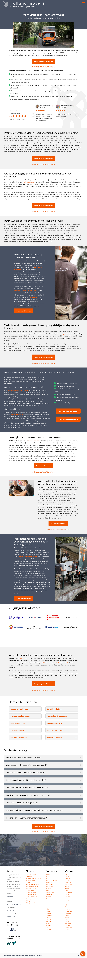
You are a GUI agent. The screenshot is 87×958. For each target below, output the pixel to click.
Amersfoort (49, 882)
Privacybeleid (32, 955)
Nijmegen (68, 905)
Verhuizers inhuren (31, 894)
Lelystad (67, 897)
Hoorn (50, 663)
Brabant (48, 901)
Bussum (48, 907)
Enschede (48, 925)
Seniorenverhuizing (32, 886)
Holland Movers (15, 113)
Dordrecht (49, 919)
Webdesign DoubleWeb (9, 955)
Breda (47, 903)
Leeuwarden (68, 892)
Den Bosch (49, 911)
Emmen (48, 923)
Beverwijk (65, 663)
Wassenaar (68, 923)
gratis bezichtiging (28, 182)
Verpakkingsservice (32, 897)
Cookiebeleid (39, 955)
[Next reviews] (76, 115)
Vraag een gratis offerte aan (43, 61)
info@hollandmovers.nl (14, 904)
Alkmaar (45, 663)
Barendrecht (49, 894)
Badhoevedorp (50, 892)
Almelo (48, 876)
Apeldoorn (49, 888)
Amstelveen (49, 884)
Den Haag (48, 913)
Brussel (48, 905)
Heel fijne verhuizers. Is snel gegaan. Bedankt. (64, 115)
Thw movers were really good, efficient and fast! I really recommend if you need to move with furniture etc (45, 117)
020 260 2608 (11, 917)
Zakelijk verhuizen (31, 903)
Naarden (67, 901)
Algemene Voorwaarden (22, 955)
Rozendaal (68, 915)
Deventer (48, 917)
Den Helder (56, 663)
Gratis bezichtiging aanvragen (68, 419)
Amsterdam (49, 886)
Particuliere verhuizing (33, 884)
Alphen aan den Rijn (52, 880)
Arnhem (48, 890)
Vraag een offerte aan (23, 311)
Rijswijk (67, 909)
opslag (62, 334)
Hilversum (68, 882)
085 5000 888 (11, 911)
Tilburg (67, 919)
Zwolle (67, 929)
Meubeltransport (31, 880)
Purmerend (68, 907)
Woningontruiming (31, 899)
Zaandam (68, 925)
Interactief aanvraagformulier (68, 411)
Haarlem (67, 878)
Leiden (67, 894)
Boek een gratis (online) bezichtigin (43, 472)
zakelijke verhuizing (34, 441)
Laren (66, 890)
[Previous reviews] (33, 115)
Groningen (49, 929)
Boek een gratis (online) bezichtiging (43, 67)
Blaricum (48, 897)
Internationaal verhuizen (33, 878)
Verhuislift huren (31, 892)
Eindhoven (49, 921)
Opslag (28, 882)
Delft (47, 909)
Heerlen (67, 880)
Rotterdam (68, 913)
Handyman (29, 876)
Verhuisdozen (30, 890)
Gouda (47, 927)
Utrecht (67, 921)
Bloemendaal (49, 899)
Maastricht (68, 899)
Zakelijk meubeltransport (33, 901)
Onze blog (10, 896)
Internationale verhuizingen (28, 556)
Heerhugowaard (24, 658)
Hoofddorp (68, 884)
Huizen (67, 888)
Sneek (67, 917)
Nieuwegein (68, 903)
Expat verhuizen (31, 874)
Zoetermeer (68, 927)
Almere (48, 878)
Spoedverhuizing (31, 888)
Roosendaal (68, 911)
